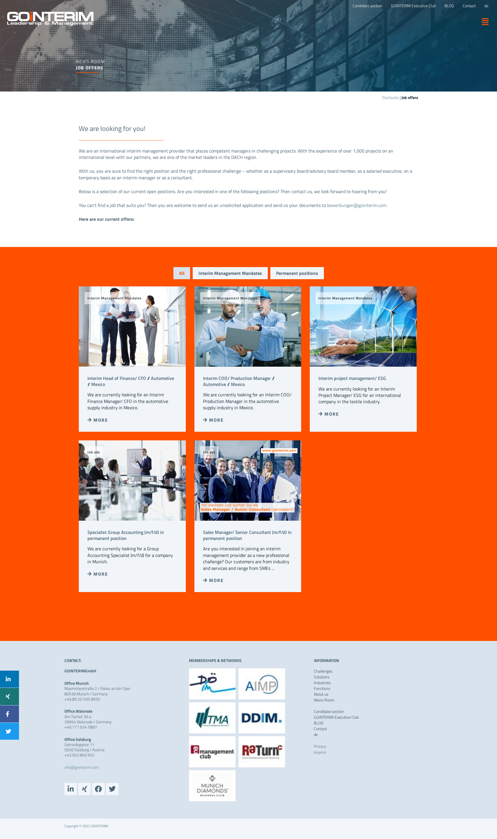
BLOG (319, 723)
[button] (483, 21)
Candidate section (329, 711)
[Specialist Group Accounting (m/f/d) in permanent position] (132, 479)
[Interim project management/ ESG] (363, 325)
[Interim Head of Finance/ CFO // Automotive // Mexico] (132, 325)
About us (321, 694)
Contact (320, 729)
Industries (322, 683)
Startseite (390, 97)
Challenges (323, 671)
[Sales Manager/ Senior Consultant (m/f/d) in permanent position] (247, 479)
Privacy (320, 746)
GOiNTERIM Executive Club (336, 717)
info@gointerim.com (81, 767)
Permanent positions (297, 273)
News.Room (324, 700)
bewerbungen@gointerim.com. (357, 205)
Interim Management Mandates (230, 273)
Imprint (320, 752)
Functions (322, 688)
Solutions (322, 677)
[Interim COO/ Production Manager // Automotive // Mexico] (247, 325)
